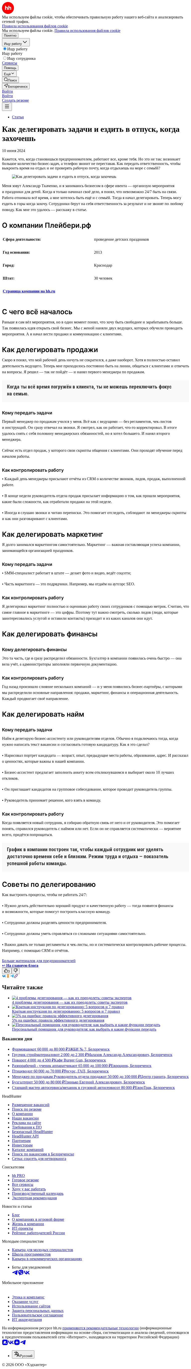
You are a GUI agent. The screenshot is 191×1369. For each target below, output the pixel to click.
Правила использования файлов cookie (87, 30)
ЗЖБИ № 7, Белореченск (89, 1049)
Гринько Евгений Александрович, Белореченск (104, 1082)
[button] (7, 91)
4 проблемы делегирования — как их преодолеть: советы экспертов (70, 1002)
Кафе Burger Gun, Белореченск (80, 1060)
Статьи (18, 117)
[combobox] (23, 1354)
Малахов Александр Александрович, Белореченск (129, 1055)
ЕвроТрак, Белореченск (155, 1087)
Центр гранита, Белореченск (164, 1076)
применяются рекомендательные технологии (100, 1328)
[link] (10, 80)
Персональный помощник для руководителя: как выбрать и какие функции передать (84, 1029)
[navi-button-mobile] (7, 107)
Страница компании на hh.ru (29, 291)
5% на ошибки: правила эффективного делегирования (58, 1020)
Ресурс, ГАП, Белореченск (86, 1071)
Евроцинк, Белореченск (131, 1066)
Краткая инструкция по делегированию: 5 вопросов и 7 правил (66, 1011)
